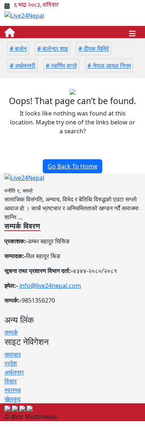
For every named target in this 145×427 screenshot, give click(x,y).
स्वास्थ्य (12, 390)
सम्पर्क (11, 332)
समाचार (12, 354)
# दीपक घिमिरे (93, 48)
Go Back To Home (72, 166)
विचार (10, 381)
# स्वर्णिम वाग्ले (61, 65)
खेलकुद (12, 399)
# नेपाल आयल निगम (109, 65)
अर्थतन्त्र (14, 372)
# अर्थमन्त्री (22, 65)
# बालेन (18, 48)
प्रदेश (10, 363)
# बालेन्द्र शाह (52, 48)
